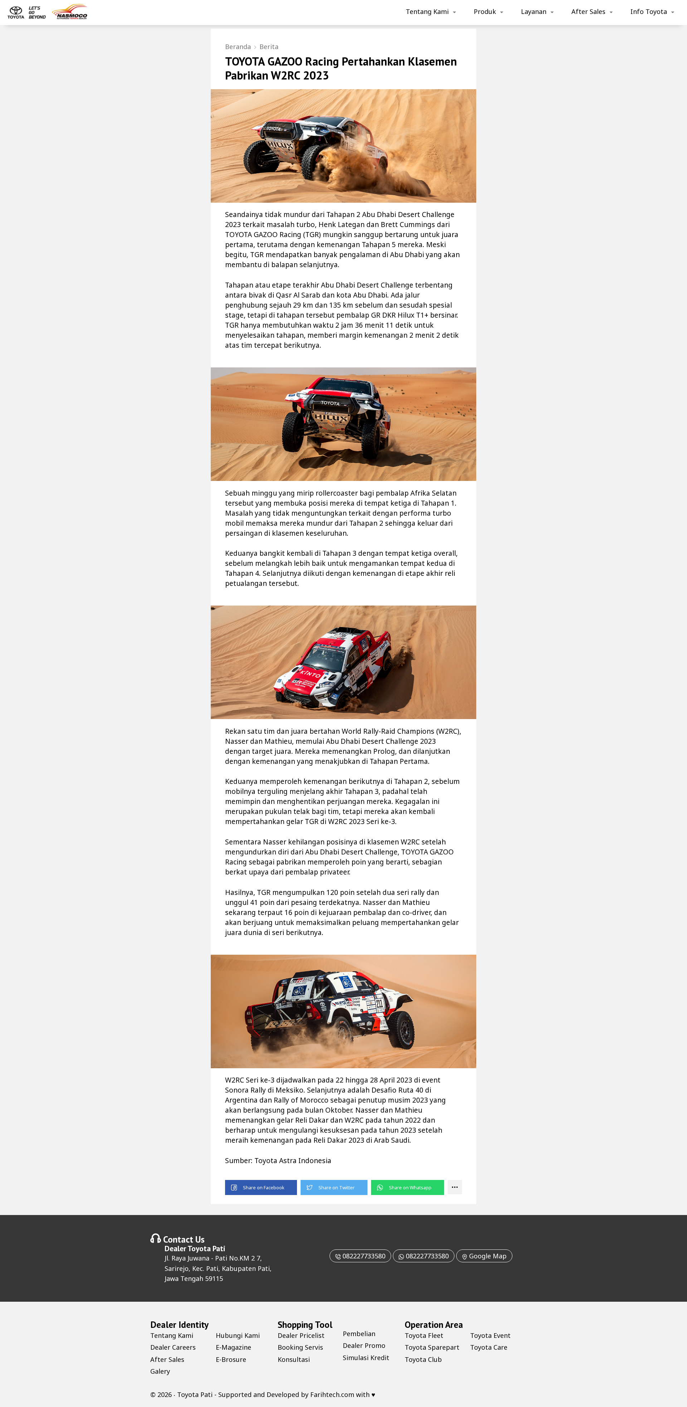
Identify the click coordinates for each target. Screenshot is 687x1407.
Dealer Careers (173, 1347)
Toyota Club (423, 1359)
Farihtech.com (332, 1394)
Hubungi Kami (238, 1335)
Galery (160, 1371)
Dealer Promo (364, 1345)
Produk (485, 11)
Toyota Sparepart (432, 1347)
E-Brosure (231, 1359)
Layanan (533, 11)
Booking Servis (300, 1347)
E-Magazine (233, 1347)
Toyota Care (488, 1347)
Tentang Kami (427, 11)
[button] (261, 1187)
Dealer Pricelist (301, 1335)
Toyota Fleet (424, 1335)
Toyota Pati (206, 1248)
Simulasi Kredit (366, 1357)
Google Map (487, 1256)
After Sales (588, 11)
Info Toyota (648, 11)
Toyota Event (490, 1335)
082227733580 (363, 1256)
